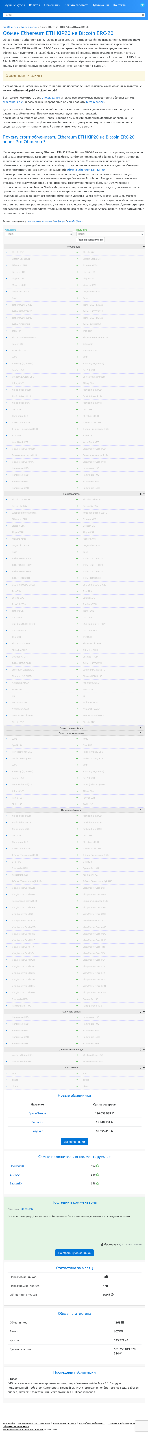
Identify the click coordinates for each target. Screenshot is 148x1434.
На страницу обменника (74, 1252)
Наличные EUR (20, 481)
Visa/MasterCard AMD (24, 927)
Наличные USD (20, 468)
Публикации (100, 5)
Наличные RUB (20, 474)
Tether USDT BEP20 (22, 317)
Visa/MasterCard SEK (23, 953)
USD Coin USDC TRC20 (23, 624)
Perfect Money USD (22, 751)
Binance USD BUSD (22, 676)
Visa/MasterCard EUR (23, 887)
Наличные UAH (20, 488)
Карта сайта (9, 1423)
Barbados (37, 1122)
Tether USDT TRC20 (22, 311)
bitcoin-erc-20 (95, 101)
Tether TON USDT (21, 324)
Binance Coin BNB (21, 643)
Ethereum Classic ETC (23, 669)
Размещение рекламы (64, 1423)
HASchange (17, 1165)
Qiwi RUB (17, 745)
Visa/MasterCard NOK (23, 979)
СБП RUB (16, 409)
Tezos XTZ (17, 689)
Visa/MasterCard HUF (23, 940)
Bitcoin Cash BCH (21, 259)
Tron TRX (16, 330)
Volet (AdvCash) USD (23, 376)
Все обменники (74, 1141)
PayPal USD (18, 370)
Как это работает (76, 5)
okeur (15, 1086)
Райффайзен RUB (21, 1005)
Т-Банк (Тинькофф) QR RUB (27, 881)
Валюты (34, 5)
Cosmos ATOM (19, 656)
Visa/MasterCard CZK (23, 966)
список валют (51, 97)
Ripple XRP (18, 278)
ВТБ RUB (16, 435)
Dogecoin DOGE (20, 291)
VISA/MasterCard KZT (23, 920)
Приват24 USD (20, 999)
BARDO (14, 1174)
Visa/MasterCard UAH (23, 461)
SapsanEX (16, 1183)
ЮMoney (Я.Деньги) (22, 363)
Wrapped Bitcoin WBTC (24, 512)
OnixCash (27, 1208)
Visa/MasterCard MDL (23, 933)
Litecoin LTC (18, 272)
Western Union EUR (22, 1061)
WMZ (14, 357)
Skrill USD (17, 804)
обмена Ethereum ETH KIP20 (86, 169)
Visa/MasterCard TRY (23, 946)
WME (14, 738)
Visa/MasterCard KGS (23, 973)
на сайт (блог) (74, 221)
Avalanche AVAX (20, 709)
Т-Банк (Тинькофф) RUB (25, 429)
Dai (13, 696)
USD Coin (17, 617)
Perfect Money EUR (22, 758)
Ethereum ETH (19, 265)
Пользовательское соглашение (34, 1423)
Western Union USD (22, 1055)
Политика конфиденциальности (124, 1423)
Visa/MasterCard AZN (23, 992)
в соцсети (47, 221)
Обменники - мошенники (16, 1426)
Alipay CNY (18, 383)
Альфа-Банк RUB (21, 422)
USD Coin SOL (19, 630)
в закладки (33, 221)
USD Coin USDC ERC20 (23, 584)
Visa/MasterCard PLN (23, 959)
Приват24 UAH (20, 868)
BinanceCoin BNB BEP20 (24, 337)
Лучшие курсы (15, 5)
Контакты (119, 5)
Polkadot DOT (19, 702)
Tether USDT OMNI (22, 663)
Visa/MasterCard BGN (23, 986)
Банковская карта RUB (24, 455)
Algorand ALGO (20, 682)
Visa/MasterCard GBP (23, 907)
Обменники (52, 5)
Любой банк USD (21, 389)
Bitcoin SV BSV (19, 506)
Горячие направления (90, 239)
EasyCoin (37, 1131)
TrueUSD (16, 637)
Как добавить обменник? (92, 1423)
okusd (15, 1079)
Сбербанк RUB (20, 416)
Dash (14, 298)
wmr (14, 1073)
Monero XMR (19, 285)
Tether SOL (17, 610)
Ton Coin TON (19, 350)
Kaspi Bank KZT (20, 442)
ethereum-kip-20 (13, 101)
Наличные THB (20, 1043)
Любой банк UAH (21, 402)
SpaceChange (37, 1113)
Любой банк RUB (21, 396)
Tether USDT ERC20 (22, 304)
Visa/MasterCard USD (23, 448)
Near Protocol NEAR (22, 715)
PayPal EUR (18, 797)
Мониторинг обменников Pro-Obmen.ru (23, 1429)
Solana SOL (18, 344)
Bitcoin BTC (18, 252)
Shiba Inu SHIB (19, 650)
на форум (59, 221)
